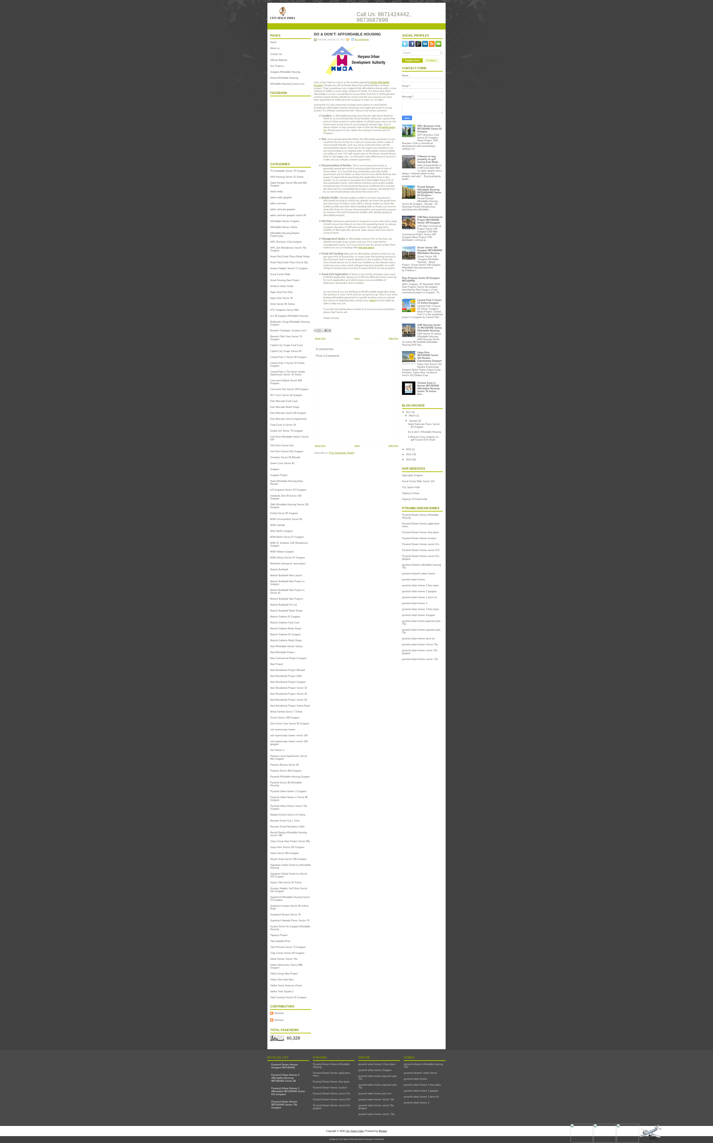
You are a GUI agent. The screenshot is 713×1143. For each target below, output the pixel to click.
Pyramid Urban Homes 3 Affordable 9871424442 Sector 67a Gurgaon (288, 1091)
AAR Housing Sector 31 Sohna (286, 176)
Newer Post (320, 338)
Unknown (279, 1013)
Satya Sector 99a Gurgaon (284, 853)
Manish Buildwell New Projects (286, 598)
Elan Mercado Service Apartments (288, 419)
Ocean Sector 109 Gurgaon (284, 717)
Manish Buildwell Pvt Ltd (283, 604)
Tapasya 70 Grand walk (414, 499)
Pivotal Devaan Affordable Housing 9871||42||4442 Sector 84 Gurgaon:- (429, 191)
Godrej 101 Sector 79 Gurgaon (286, 430)
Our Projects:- (277, 66)
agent (372, 300)
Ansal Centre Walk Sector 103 (418, 481)
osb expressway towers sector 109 (288, 735)
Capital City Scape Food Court (286, 345)
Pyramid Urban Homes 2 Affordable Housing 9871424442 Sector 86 (285, 1078)
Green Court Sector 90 (282, 463)
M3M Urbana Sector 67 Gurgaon (287, 557)
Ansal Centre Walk (280, 274)
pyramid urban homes (413, 579)
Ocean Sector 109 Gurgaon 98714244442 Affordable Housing (429, 250)
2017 (409, 412)
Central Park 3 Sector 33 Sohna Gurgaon (429, 301)
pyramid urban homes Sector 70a (420, 644)
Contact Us (276, 54)
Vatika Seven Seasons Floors (286, 985)
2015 (409, 454)
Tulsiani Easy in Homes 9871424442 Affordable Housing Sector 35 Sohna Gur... (428, 388)
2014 (409, 459)
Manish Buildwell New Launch (286, 575)
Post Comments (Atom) (341, 452)
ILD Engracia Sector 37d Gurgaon (288, 489)
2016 (409, 449)
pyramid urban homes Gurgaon (418, 615)
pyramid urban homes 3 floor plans (420, 609)
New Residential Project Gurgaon (288, 682)
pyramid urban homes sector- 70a (420, 659)
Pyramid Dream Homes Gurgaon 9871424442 (284, 1066)
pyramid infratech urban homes (418, 573)
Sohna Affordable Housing (284, 77)
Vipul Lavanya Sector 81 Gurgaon (288, 997)
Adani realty (276, 191)
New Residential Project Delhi (286, 676)
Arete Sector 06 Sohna (282, 304)
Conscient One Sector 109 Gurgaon (289, 389)
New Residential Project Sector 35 (288, 693)
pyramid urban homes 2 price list (419, 597)
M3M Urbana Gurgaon (282, 551)
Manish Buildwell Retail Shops (286, 610)
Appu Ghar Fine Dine (281, 292)
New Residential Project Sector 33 (288, 688)
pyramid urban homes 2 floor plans (420, 585)
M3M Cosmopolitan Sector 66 (286, 519)
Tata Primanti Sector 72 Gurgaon (287, 947)
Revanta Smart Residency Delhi (287, 826)
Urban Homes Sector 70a (283, 959)
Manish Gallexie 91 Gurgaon (285, 634)
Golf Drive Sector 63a (281, 445)
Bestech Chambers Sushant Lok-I (288, 330)
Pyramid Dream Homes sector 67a (420, 544)
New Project (276, 664)
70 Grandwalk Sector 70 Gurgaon (288, 170)
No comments (362, 39)
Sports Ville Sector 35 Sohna (285, 882)
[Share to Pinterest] (329, 330)
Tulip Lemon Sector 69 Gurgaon (287, 953)
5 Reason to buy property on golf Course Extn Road (427, 159)
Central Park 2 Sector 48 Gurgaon (288, 357)
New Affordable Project (282, 652)
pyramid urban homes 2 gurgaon (419, 591)
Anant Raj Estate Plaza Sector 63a (289, 262)
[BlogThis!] (319, 330)
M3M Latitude (277, 525)
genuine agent (366, 247)
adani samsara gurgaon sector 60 (288, 215)
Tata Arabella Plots (280, 941)
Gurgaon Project (279, 475)
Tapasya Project (279, 935)
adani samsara (278, 203)
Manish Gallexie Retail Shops (286, 640)
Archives (431, 60)
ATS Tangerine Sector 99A (284, 310)
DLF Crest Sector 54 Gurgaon (286, 395)
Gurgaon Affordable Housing (285, 72)
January (413, 420)
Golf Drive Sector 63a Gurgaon (286, 451)
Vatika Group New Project (284, 973)
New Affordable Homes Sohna (286, 646)
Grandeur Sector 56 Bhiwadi (285, 457)
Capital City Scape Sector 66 (285, 351)
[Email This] (315, 330)
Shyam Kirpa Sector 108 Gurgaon (288, 859)
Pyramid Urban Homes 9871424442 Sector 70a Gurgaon (284, 1104)
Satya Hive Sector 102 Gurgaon (287, 847)
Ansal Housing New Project (284, 280)
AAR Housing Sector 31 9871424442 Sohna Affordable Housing (429, 328)
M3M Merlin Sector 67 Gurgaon (287, 537)
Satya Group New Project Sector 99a (290, 841)
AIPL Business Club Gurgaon (286, 241)
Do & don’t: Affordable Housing (347, 34)
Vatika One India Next (282, 979)
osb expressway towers (282, 729)
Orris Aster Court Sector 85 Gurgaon (289, 723)
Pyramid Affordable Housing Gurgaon (290, 776)
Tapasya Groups (411, 493)
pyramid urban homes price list (418, 638)
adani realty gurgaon (281, 197)
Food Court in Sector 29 (283, 424)
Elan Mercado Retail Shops (284, 407)
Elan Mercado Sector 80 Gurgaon (288, 413)
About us (275, 48)
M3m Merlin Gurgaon (281, 531)
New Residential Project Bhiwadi (287, 670)
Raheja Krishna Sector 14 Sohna (287, 814)
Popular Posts (412, 60)
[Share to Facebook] (326, 330)
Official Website (278, 60)
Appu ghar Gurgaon (412, 475)
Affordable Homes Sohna (283, 227)
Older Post (393, 338)
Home (273, 42)
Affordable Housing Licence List (287, 83)
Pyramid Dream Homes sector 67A (420, 550)
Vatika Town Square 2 (282, 991)
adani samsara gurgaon (282, 209)
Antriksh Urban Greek (281, 286)
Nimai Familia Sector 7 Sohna (286, 711)
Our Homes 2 (277, 750)
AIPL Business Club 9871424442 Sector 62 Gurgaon (429, 129)
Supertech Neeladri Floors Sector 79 (289, 920)
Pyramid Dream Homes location (419, 538)
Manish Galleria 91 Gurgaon (285, 616)
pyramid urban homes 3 (414, 603)
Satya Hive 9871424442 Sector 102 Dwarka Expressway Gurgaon (429, 356)
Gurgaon (274, 469)
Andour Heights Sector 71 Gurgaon (289, 268)
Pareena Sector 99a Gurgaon (285, 770)
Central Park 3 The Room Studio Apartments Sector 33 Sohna (287, 373)
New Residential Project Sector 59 (288, 699)
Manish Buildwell (279, 569)
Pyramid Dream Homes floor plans (420, 532)
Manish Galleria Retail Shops (285, 628)
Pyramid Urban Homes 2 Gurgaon (288, 791)
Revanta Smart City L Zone (284, 820)
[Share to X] (322, 330)
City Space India (411, 487)
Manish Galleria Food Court (284, 622)
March (412, 415)
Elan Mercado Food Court (284, 401)
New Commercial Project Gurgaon (288, 658)
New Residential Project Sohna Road (290, 705)
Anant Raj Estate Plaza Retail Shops (290, 256)
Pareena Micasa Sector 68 (284, 764)
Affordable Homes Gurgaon (284, 221)
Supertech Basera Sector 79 (285, 914)
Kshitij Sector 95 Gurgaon (284, 513)
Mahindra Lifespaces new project (287, 563)
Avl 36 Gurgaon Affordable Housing (289, 315)
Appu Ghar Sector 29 (281, 298)
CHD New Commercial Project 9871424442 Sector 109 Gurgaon (429, 220)
